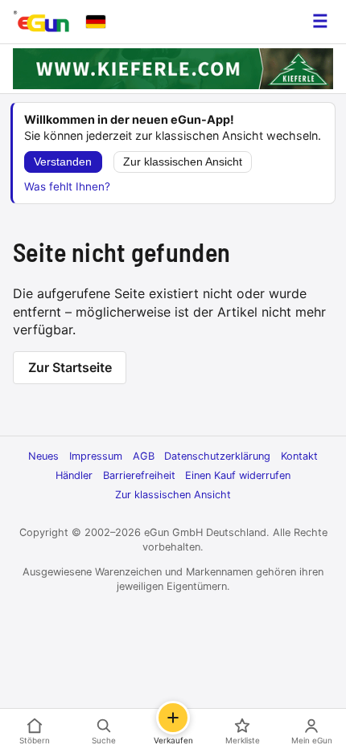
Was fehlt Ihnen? (67, 186)
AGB (143, 456)
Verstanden (63, 162)
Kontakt (299, 456)
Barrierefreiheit (139, 475)
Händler (74, 475)
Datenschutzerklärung (217, 456)
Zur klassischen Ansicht (182, 162)
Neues (43, 456)
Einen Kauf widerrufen (237, 475)
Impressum (95, 456)
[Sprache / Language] (95, 21)
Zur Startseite (70, 367)
